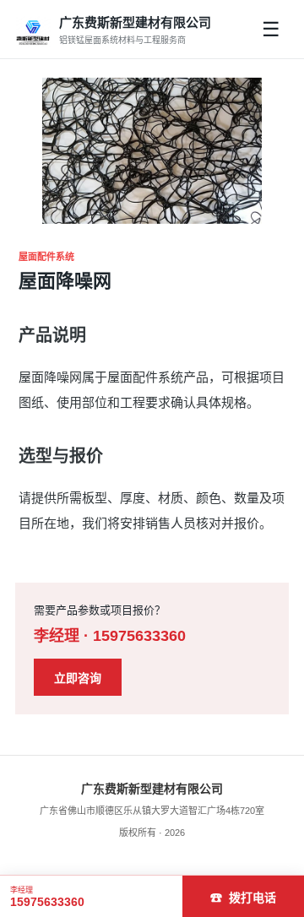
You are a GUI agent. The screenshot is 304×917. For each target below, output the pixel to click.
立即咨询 (77, 678)
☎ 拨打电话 (243, 897)
